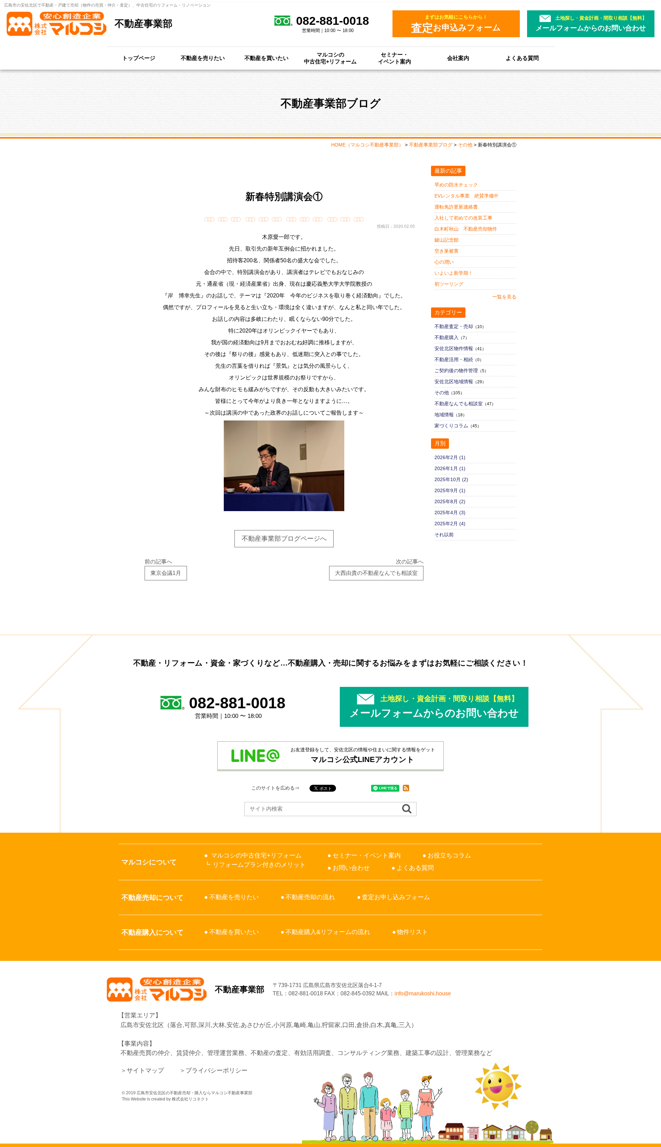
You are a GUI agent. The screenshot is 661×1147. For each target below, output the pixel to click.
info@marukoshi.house (423, 993)
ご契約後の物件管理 (456, 370)
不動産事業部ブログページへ (284, 538)
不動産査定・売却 (453, 326)
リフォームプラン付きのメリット (259, 864)
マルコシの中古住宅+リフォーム (330, 58)
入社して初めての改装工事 (463, 218)
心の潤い (444, 262)
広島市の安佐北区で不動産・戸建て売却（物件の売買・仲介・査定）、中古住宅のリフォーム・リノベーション (107, 5)
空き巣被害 (446, 251)
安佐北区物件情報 (453, 348)
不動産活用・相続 (453, 359)
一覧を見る (504, 297)
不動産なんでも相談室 (458, 403)
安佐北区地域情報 (453, 381)
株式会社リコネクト (190, 1099)
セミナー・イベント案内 (394, 58)
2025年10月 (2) (451, 479)
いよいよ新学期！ (453, 273)
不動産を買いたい (266, 58)
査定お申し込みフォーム (396, 897)
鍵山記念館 (446, 240)
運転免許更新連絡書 (456, 207)
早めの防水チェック (456, 184)
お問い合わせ (351, 867)
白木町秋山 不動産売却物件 (465, 229)
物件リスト (412, 931)
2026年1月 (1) (449, 468)
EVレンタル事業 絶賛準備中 (466, 196)
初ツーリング (448, 284)
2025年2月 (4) (449, 523)
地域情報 (444, 414)
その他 (441, 392)
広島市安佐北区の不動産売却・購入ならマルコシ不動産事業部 (194, 1092)
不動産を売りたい (203, 58)
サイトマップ (145, 1070)
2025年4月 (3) (449, 512)
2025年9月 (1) (449, 490)
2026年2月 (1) (449, 457)
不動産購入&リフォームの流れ (327, 931)
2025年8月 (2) (449, 501)
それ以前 (444, 534)
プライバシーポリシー (217, 1070)
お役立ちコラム (449, 855)
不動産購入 (446, 337)
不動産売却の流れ (310, 897)
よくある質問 (522, 58)
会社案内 (458, 58)
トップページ (138, 58)
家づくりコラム (451, 425)
